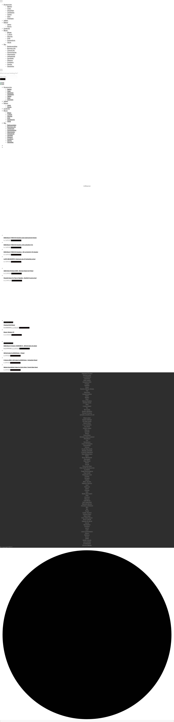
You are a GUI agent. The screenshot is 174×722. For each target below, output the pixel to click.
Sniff (87, 530)
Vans (87, 404)
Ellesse (87, 490)
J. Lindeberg (87, 377)
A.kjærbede (87, 543)
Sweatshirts (11, 40)
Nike (87, 495)
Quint (87, 488)
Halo (87, 492)
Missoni (87, 499)
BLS (87, 507)
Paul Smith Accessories (87, 468)
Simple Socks (87, 402)
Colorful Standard (87, 452)
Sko (5, 44)
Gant (87, 485)
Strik (8, 38)
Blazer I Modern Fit (9, 332)
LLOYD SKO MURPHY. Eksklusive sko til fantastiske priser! (20, 259)
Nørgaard (87, 459)
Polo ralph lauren (87, 517)
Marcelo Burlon (87, 504)
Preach (87, 383)
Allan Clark (87, 516)
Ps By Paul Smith (87, 449)
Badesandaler (12, 46)
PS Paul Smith (87, 421)
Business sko (11, 48)
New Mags (87, 461)
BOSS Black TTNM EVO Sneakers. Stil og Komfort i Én (18, 244)
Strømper (10, 18)
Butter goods (87, 540)
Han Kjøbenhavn (87, 454)
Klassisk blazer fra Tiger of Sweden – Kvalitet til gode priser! (20, 278)
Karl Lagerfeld (87, 502)
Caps (9, 8)
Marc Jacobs (87, 481)
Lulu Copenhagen (87, 531)
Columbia (87, 378)
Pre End (87, 497)
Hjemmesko (11, 54)
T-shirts (9, 34)
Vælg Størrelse (16, 240)
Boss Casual (87, 519)
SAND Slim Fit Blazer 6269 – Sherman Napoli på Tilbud (18, 271)
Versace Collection (87, 505)
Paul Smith (87, 473)
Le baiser (87, 469)
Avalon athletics (87, 411)
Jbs (87, 408)
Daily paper (87, 380)
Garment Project (87, 373)
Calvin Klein (87, 423)
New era (87, 486)
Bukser (6, 22)
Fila (87, 390)
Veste (9, 42)
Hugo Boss (87, 435)
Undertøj (7, 28)
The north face (87, 466)
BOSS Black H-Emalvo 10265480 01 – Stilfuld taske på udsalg (20, 346)
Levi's (87, 528)
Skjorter (10, 36)
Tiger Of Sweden (87, 443)
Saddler (87, 385)
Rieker (87, 397)
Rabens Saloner (87, 483)
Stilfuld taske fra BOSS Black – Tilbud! (14, 353)
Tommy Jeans (87, 428)
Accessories (8, 4)
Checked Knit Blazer (9, 325)
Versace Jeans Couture (87, 437)
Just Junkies (87, 542)
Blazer (9, 32)
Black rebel (87, 418)
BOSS (87, 455)
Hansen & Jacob (87, 521)
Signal (87, 464)
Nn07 (87, 395)
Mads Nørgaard (87, 493)
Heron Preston (87, 401)
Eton (87, 399)
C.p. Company (87, 424)
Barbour (87, 535)
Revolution (87, 524)
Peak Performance (87, 471)
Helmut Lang (87, 375)
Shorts (9, 26)
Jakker (6, 20)
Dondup (87, 526)
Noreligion (87, 442)
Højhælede (11, 56)
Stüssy (87, 533)
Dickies (87, 476)
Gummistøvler (11, 52)
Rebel (87, 462)
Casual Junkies (87, 394)
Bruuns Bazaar (87, 545)
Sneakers (10, 62)
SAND (87, 538)
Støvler (9, 64)
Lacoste (87, 431)
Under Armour (87, 512)
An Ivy (87, 536)
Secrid (87, 523)
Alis (87, 509)
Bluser (6, 30)
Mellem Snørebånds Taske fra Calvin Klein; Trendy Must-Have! (21, 367)
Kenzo (87, 433)
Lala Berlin (87, 500)
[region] (87, 205)
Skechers (87, 392)
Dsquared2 (87, 445)
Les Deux (87, 426)
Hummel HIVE (87, 382)
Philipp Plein (87, 514)
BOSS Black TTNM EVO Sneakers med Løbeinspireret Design (20, 237)
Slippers (10, 60)
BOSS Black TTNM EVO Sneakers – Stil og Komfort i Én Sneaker (21, 252)
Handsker (10, 10)
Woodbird (87, 438)
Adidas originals (87, 450)
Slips (8, 16)
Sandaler (10, 58)
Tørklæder (10, 12)
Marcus (87, 430)
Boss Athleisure (87, 457)
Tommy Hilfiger (87, 419)
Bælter (9, 6)
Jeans (9, 24)
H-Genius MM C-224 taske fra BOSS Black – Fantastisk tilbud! (20, 360)
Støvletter (10, 66)
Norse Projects (87, 413)
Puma (87, 511)
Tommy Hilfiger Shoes (87, 389)
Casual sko (11, 50)
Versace (87, 478)
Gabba (87, 480)
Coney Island (87, 406)
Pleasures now (87, 474)
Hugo (87, 387)
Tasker (9, 14)
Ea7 (87, 440)
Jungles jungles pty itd (87, 414)
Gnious (87, 447)
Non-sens (87, 409)
